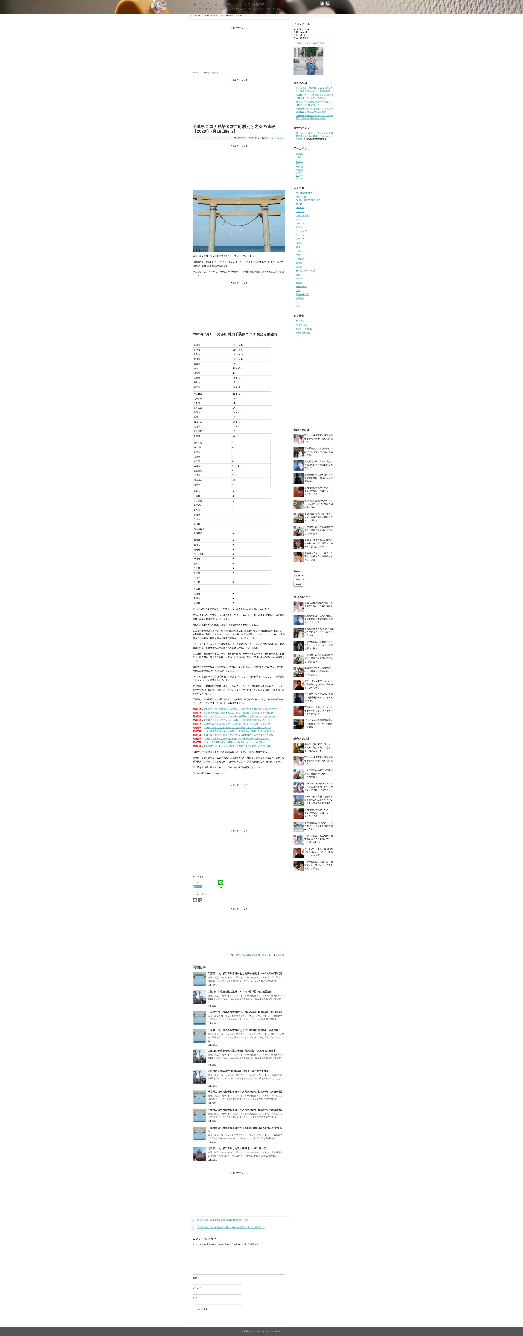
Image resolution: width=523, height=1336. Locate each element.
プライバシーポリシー (213, 15)
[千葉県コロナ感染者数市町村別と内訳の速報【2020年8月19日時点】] (199, 1018)
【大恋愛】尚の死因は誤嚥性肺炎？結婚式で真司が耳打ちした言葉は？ (318, 530)
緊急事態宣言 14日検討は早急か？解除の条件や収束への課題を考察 (237, 746)
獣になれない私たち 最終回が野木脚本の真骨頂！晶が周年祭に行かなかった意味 (314, 136)
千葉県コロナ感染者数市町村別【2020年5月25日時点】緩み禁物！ (244, 1030)
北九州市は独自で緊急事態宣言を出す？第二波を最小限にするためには (238, 713)
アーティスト (302, 215)
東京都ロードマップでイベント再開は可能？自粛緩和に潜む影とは (236, 720)
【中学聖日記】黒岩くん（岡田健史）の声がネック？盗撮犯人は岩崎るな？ (318, 865)
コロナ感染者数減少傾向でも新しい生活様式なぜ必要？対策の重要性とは (240, 731)
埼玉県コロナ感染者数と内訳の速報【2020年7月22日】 (238, 1148)
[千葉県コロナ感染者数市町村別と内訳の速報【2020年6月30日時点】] (199, 979)
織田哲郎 (300, 298)
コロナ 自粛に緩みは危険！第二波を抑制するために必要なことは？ (237, 727)
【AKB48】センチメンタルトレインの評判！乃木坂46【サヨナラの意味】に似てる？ (318, 786)
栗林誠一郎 (301, 286)
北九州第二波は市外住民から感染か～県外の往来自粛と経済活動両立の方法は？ (243, 709)
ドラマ (299, 227)
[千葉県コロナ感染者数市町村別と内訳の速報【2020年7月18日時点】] (199, 1115)
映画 (298, 275)
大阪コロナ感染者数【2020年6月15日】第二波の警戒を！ (239, 1071)
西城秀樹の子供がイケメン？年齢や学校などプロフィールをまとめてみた (318, 491)
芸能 (298, 306)
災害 (298, 290)
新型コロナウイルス (274, 138)
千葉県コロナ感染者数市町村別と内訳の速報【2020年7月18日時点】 (245, 1109)
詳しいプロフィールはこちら (310, 43)
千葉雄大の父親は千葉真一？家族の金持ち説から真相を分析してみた (318, 556)
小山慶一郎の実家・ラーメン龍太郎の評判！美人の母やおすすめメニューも (318, 747)
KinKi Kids (301, 197)
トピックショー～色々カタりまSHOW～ (230, 4)
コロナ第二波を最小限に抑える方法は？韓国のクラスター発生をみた (237, 724)
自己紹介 (240, 15)
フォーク (300, 235)
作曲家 (299, 243)
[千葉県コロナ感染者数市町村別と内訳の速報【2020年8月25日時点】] (199, 1097)
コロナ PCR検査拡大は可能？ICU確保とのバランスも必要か (234, 742)
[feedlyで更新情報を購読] (322, 3)
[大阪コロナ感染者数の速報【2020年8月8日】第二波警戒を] (199, 997)
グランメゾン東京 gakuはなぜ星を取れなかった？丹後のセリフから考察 (318, 684)
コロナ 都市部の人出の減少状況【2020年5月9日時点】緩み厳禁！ (237, 738)
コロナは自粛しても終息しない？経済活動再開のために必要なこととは (238, 735)
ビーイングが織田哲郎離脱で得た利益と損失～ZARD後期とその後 (318, 723)
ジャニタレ (301, 223)
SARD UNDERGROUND (308, 200)
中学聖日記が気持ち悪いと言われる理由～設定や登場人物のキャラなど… (318, 504)
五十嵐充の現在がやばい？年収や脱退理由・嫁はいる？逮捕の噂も (318, 477)
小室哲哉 (300, 259)
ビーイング (301, 231)
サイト (196, 1298)
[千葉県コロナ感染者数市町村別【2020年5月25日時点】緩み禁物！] (199, 1036)
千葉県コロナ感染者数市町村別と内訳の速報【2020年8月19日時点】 (245, 1012)
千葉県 (237, 955)
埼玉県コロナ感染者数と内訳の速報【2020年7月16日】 (224, 1220)
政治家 (299, 267)
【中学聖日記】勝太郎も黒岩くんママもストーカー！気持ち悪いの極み (318, 645)
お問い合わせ (196, 15)
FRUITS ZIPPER (304, 193)
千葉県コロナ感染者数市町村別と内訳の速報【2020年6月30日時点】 (245, 973)
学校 (298, 255)
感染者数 (245, 955)
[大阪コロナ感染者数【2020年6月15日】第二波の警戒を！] (199, 1077)
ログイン (300, 321)
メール (197, 1288)
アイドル (300, 211)
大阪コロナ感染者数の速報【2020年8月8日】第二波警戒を (240, 991)
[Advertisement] (239, 48)
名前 (195, 1278)
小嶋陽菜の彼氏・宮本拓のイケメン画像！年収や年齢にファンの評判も (318, 517)
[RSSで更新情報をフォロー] (327, 3)
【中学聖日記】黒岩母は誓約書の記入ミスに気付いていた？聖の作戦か (318, 839)
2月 (299, 156)
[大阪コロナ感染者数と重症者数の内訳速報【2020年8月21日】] (199, 1056)
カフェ (299, 219)
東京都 (299, 282)
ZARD (299, 204)
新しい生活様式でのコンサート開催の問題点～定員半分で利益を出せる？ (240, 716)
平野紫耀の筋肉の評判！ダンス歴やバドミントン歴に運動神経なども (318, 826)
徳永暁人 (300, 263)
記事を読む (212, 985)
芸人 (298, 302)
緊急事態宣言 (302, 294)
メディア (300, 239)
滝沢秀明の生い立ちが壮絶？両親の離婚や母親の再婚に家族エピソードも (318, 464)
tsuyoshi (280, 955)
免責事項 (230, 15)
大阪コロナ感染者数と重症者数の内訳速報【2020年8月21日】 (242, 1050)
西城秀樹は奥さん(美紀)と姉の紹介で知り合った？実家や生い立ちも (319, 451)
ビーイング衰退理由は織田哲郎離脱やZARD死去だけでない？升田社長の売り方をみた (318, 799)
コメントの (304, 329)
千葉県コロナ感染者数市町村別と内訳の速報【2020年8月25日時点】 (245, 1091)
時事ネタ (300, 279)
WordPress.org (303, 333)
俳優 (298, 247)
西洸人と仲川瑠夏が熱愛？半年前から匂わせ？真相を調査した (318, 438)
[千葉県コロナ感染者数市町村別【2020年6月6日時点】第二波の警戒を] (199, 1133)
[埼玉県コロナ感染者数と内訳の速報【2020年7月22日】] (199, 1154)
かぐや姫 (300, 207)
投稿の (301, 325)
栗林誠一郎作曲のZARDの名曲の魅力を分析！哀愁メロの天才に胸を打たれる (318, 543)
